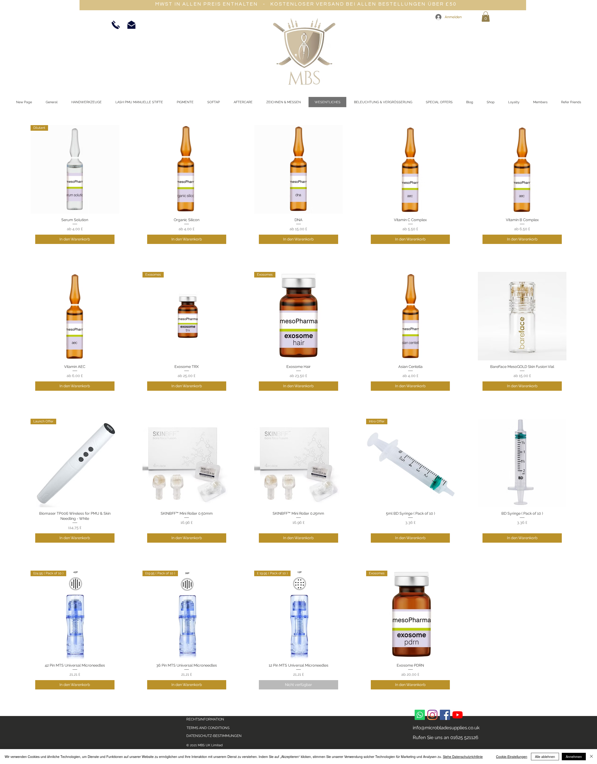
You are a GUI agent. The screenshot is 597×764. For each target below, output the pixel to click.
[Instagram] (432, 715)
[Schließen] (591, 756)
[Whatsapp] (420, 715)
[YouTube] (457, 715)
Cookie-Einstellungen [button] (511, 756)
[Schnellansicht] (186, 169)
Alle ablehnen (545, 756)
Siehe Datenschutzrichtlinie (463, 756)
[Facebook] (445, 715)
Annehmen (574, 756)
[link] (485, 16)
